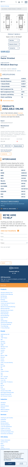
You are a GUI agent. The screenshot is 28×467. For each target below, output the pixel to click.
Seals (2, 319)
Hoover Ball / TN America (7, 381)
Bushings (3, 299)
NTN (2, 387)
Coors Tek (3, 380)
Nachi (2, 364)
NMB (2, 336)
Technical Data (4, 441)
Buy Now (12, 40)
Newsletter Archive (5, 448)
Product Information (5, 440)
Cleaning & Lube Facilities (7, 417)
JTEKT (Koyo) (4, 337)
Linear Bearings (4, 304)
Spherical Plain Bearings (6, 322)
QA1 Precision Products (6, 396)
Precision (3, 407)
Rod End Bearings (5, 315)
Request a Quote (13, 44)
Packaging (3, 421)
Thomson (3, 389)
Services (3, 414)
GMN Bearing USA (5, 334)
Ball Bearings (4, 296)
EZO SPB (3, 366)
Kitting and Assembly (6, 430)
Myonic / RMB (4, 355)
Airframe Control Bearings (7, 294)
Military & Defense (5, 409)
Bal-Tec (2, 385)
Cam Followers (4, 301)
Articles (2, 445)
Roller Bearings (4, 317)
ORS (2, 374)
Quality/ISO (3, 419)
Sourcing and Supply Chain (7, 431)
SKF (2, 353)
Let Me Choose (21, 464)
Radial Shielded (12, 8)
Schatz (2, 359)
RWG (2, 383)
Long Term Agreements (6, 426)
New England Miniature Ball (7, 392)
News (2, 443)
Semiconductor (4, 411)
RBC (2, 339)
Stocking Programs (5, 424)
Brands (3, 331)
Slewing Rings (4, 320)
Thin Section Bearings (6, 324)
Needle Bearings (5, 312)
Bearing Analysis (4, 423)
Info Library (4, 437)
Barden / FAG (4, 378)
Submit (3, 263)
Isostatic (3, 350)
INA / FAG (3, 343)
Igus (2, 373)
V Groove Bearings (5, 327)
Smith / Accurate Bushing (7, 362)
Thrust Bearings (4, 326)
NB (1, 367)
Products (3, 289)
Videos (2, 447)
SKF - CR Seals (4, 376)
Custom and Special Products (8, 303)
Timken (2, 351)
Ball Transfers (4, 297)
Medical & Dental (5, 406)
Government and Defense (7, 433)
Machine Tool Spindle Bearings (8, 306)
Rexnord (3, 357)
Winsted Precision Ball (6, 394)
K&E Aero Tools (4, 346)
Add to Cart (7, 145)
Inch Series (4, 8)
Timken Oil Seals (5, 371)
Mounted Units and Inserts (7, 310)
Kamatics (3, 341)
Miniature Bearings (5, 6)
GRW (2, 369)
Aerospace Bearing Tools (7, 292)
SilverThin (3, 348)
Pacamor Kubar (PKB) (6, 390)
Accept (10, 463)
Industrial (3, 404)
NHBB (2, 344)
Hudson (2, 360)
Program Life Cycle (5, 428)
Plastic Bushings (4, 313)
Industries (4, 399)
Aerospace (3, 402)
